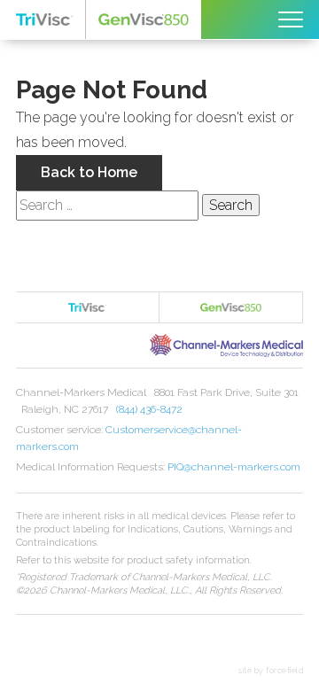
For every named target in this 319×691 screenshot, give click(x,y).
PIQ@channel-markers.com (233, 467)
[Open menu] (290, 19)
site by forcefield (270, 670)
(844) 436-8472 (149, 409)
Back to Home (89, 172)
